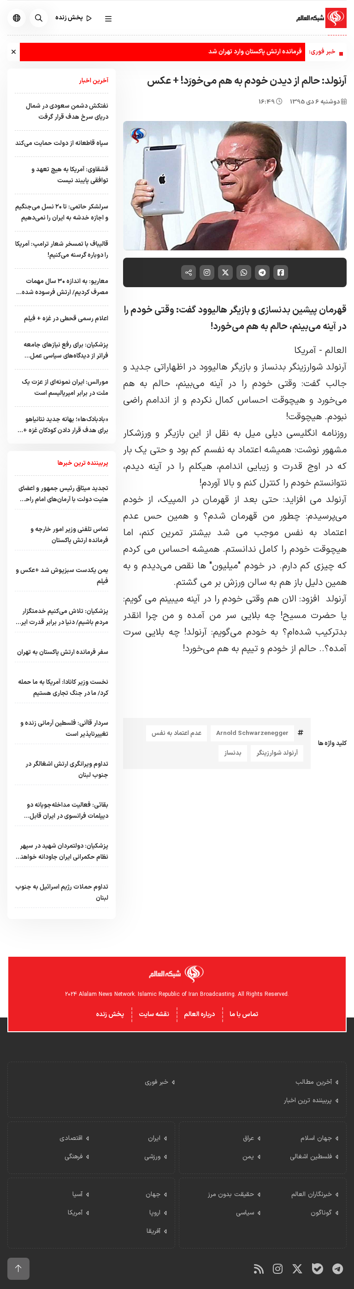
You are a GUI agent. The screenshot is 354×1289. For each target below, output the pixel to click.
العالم (334, 351)
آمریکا (305, 351)
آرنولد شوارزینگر (277, 753)
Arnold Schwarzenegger (252, 733)
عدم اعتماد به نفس (176, 733)
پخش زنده (110, 1014)
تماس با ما (244, 1014)
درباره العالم (199, 1014)
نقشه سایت (154, 1014)
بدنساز (233, 753)
